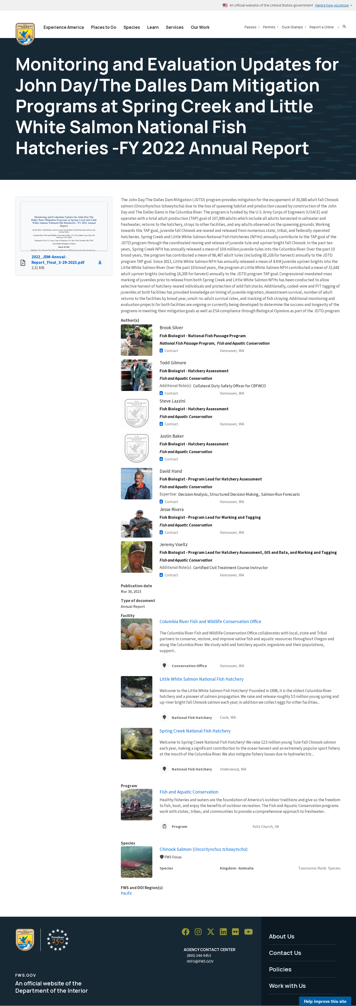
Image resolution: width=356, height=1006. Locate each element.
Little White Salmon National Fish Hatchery (202, 679)
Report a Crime (322, 27)
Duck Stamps (292, 27)
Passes (250, 27)
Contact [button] (171, 350)
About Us (281, 936)
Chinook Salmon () (204, 849)
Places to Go (103, 27)
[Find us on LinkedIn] (225, 932)
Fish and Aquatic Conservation (189, 792)
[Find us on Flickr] (237, 932)
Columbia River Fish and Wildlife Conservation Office (210, 621)
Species (132, 27)
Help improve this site (325, 1001)
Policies (280, 969)
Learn (153, 27)
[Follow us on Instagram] (200, 932)
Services (175, 27)
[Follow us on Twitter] (212, 932)
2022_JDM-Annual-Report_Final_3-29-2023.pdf (58, 259)
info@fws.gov (200, 961)
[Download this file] (101, 262)
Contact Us (285, 953)
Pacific (126, 893)
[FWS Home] (25, 34)
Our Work (200, 27)
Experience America (64, 27)
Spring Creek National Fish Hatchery (195, 731)
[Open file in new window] (23, 263)
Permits (269, 27)
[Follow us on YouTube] (250, 932)
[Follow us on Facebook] (187, 932)
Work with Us (287, 986)
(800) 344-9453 (199, 955)
